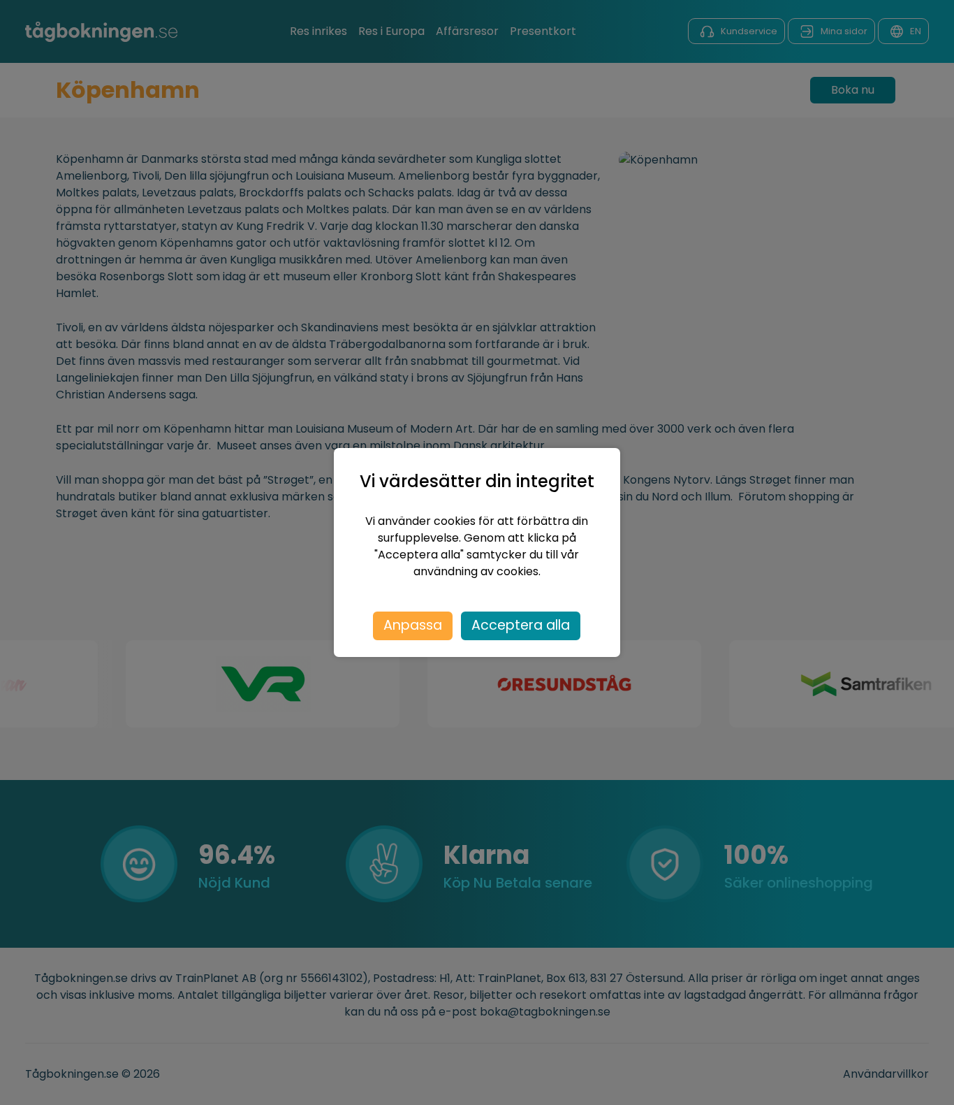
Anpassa (412, 625)
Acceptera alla (520, 625)
